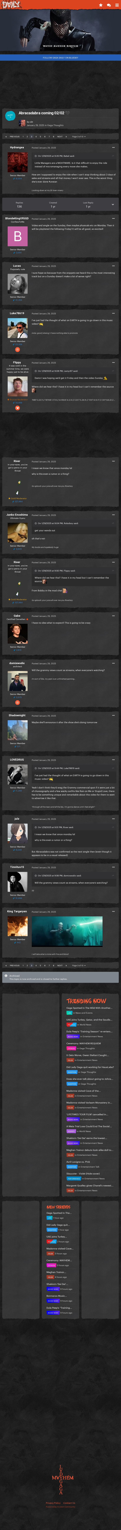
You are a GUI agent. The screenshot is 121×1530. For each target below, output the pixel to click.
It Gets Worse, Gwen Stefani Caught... (87, 1055)
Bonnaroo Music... (56, 1295)
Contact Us (69, 1502)
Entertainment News (93, 1036)
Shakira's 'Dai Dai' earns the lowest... (86, 1138)
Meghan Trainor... (56, 1272)
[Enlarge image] (67, 931)
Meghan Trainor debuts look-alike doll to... (89, 1149)
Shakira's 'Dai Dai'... (57, 1284)
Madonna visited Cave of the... (83, 1090)
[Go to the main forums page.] (109, 4)
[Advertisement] (60, 83)
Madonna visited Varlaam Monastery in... (89, 1102)
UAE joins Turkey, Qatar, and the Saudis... (89, 1019)
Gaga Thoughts (55, 125)
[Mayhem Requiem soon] (60, 31)
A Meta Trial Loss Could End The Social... (89, 1126)
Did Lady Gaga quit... (58, 1224)
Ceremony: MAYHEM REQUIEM (83, 1043)
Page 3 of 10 (78, 136)
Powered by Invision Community (60, 1506)
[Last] (66, 136)
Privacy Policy (53, 1502)
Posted (44, 147)
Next (59, 136)
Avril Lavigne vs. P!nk (78, 1161)
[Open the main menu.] (117, 4)
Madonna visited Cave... (60, 1248)
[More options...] (113, 147)
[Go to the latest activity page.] (101, 4)
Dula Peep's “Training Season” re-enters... (89, 1031)
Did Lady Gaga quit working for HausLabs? (90, 1067)
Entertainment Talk (90, 1166)
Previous (14, 136)
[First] (6, 136)
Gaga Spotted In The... (59, 1212)
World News (85, 1024)
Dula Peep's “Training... (59, 1307)
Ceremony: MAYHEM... (59, 1260)
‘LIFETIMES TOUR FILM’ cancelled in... (87, 1114)
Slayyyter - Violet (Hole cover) (83, 1173)
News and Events (84, 1012)
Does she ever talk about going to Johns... (89, 1078)
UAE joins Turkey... (56, 1236)
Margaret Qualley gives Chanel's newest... (89, 1185)
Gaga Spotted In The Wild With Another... (89, 1007)
